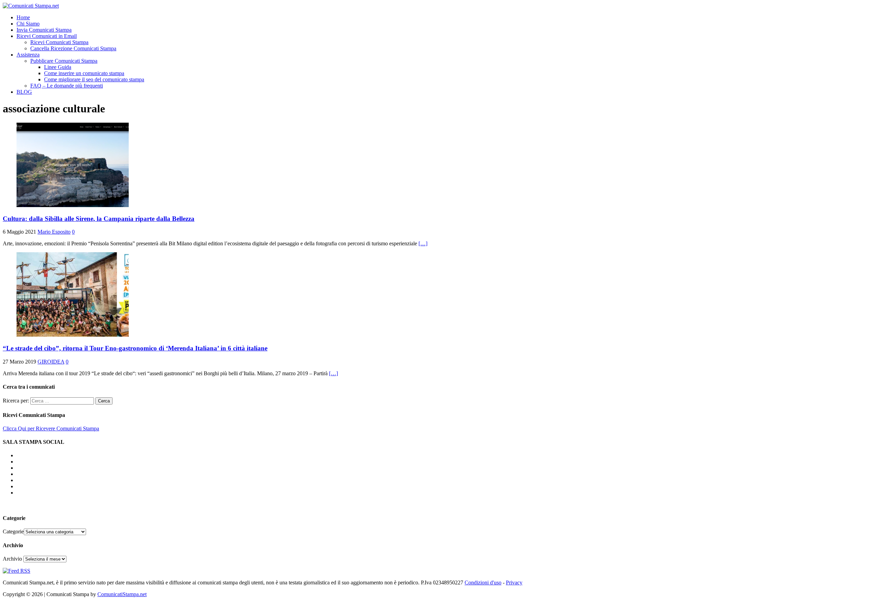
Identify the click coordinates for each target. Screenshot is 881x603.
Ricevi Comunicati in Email (47, 36)
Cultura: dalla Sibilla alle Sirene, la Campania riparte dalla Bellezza (98, 218)
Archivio (12, 559)
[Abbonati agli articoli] (16, 571)
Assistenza (28, 55)
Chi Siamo (28, 24)
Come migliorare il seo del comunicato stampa (94, 79)
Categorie (13, 531)
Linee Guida (57, 67)
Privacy (514, 582)
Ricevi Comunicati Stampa (59, 42)
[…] (422, 243)
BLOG (24, 92)
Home (23, 17)
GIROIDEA (51, 362)
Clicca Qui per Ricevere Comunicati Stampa (51, 428)
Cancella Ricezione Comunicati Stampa (73, 48)
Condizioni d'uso (483, 582)
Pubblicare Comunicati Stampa (63, 61)
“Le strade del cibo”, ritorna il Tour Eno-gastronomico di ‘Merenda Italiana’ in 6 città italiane (135, 348)
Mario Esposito (54, 232)
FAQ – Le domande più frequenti (66, 86)
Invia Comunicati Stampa (44, 30)
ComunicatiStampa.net (122, 594)
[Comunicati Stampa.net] (31, 6)
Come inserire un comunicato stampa (84, 73)
